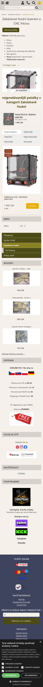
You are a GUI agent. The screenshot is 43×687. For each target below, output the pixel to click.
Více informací (7, 659)
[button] (21, 681)
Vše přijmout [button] (10, 675)
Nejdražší (8, 137)
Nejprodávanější (30, 137)
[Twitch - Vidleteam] (21, 523)
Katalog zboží (21, 636)
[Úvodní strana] (8, 3)
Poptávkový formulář (21, 602)
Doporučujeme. (10, 132)
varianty (32, 206)
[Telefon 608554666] (29, 4)
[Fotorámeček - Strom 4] (21, 307)
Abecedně (28, 141)
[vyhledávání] (35, 3)
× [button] (40, 642)
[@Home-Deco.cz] (21, 448)
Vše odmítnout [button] (31, 675)
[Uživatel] (23, 3)
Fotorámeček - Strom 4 (21, 298)
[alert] (21, 663)
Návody (21, 599)
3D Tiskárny (21, 90)
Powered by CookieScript (21, 684)
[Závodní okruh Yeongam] (21, 336)
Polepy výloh (9, 255)
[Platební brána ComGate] (21, 565)
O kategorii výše (9, 65)
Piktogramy (8, 235)
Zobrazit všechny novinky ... (13, 354)
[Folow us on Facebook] (25, 448)
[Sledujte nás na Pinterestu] (17, 448)
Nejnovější (8, 141)
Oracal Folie (21, 605)
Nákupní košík (21, 638)
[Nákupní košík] (40, 3)
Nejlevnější (28, 132)
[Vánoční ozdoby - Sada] (21, 279)
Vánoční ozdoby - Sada (21, 269)
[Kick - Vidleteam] (21, 531)
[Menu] (2, 3)
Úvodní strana (21, 633)
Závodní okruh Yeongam (21, 326)
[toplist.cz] (21, 473)
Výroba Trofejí (9, 240)
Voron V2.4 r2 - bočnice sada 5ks (15, 198)
